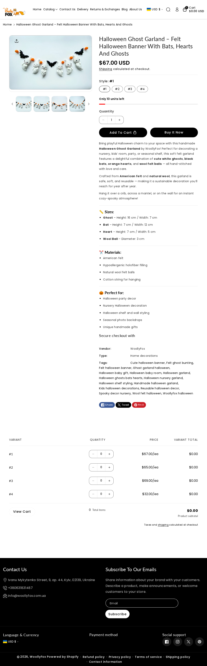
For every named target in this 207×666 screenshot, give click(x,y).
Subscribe (117, 614)
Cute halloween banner (147, 363)
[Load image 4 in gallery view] (77, 104)
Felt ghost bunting (179, 363)
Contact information (105, 662)
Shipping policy (178, 657)
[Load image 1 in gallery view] (24, 104)
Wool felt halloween (147, 393)
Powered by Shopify (63, 657)
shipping (163, 524)
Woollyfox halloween (178, 393)
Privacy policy (120, 657)
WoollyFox (38, 657)
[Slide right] (89, 104)
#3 (130, 89)
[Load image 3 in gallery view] (59, 104)
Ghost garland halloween (151, 368)
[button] (50, 9)
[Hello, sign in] (177, 9)
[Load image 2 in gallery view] (41, 104)
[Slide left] (12, 104)
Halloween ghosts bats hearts (120, 378)
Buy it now (174, 132)
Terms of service (148, 657)
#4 (142, 89)
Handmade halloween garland (156, 383)
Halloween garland (176, 373)
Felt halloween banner (115, 368)
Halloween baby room (146, 373)
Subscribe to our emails (131, 569)
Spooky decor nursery (115, 393)
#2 (117, 89)
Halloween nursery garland (163, 378)
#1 (105, 89)
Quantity (106, 111)
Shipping (105, 69)
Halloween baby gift (113, 373)
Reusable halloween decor (160, 388)
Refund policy (94, 657)
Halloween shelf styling (115, 383)
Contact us (15, 569)
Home (7, 24)
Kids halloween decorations (119, 388)
